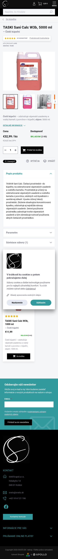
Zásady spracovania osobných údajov (25, 295)
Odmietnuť (31, 289)
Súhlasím (40, 302)
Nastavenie (17, 302)
